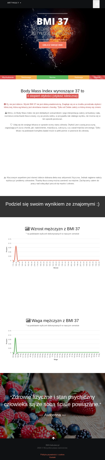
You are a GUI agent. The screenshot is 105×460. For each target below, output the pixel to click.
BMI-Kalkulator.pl (52, 445)
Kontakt (52, 457)
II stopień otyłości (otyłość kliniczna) (52, 96)
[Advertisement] (52, 154)
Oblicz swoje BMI (53, 45)
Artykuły (13, 3)
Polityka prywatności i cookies (52, 455)
